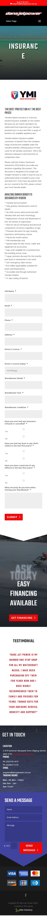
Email (8, 306)
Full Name (10, 291)
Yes (6, 431)
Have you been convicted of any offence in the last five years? (20, 466)
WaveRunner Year (14, 393)
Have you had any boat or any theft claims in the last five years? (21, 444)
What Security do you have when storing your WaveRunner (20, 488)
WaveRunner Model (15, 378)
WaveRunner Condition (16, 407)
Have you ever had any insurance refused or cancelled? (20, 422)
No (6, 439)
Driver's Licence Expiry (16, 364)
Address (9, 335)
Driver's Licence (13, 349)
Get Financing (21, 618)
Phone (9, 320)
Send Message (29, 848)
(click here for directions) (22, 754)
